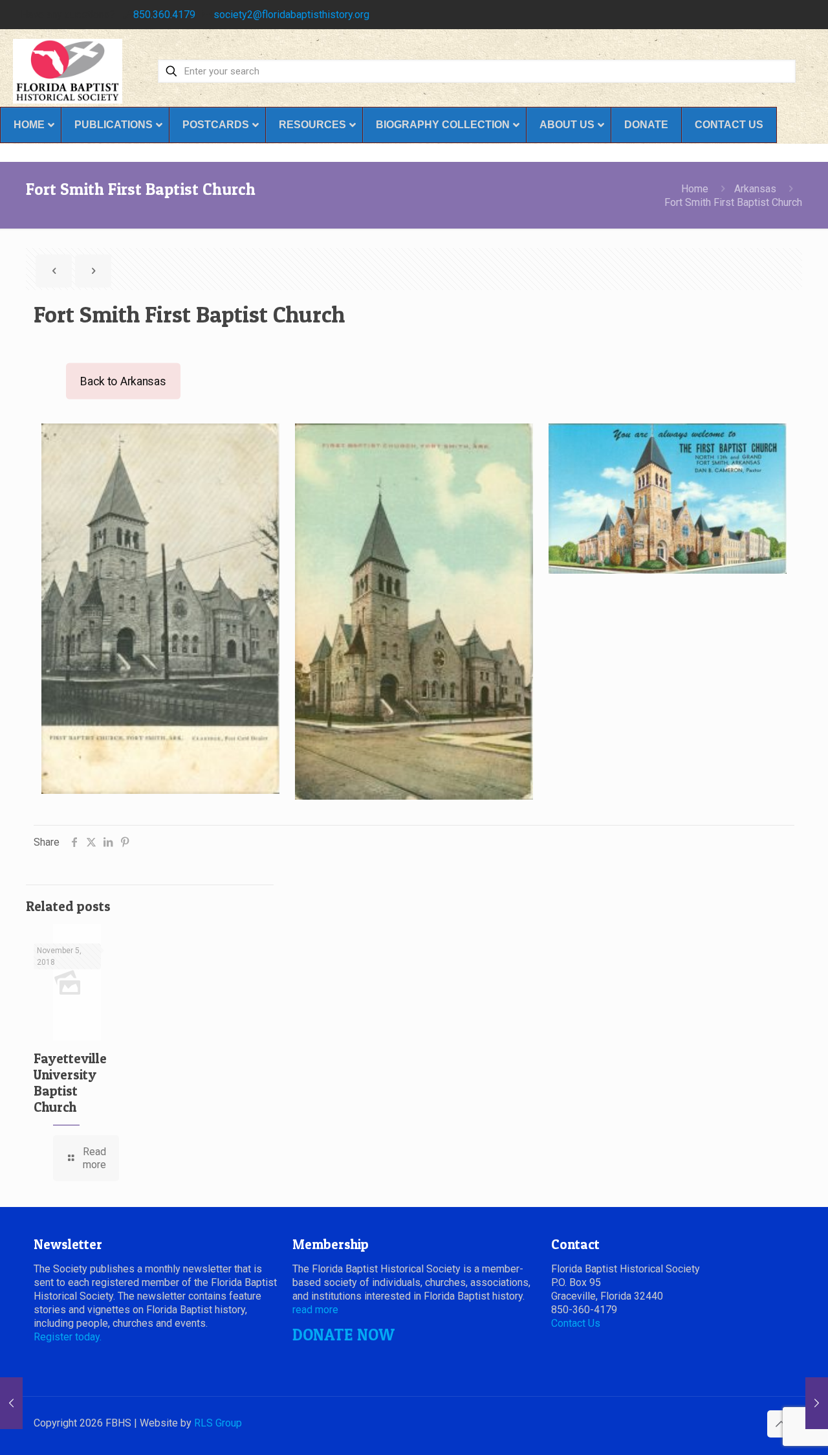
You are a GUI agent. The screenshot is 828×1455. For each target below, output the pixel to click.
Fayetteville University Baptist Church (70, 1082)
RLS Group (218, 1423)
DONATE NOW (343, 1334)
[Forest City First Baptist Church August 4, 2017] (11, 1403)
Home (694, 189)
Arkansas (755, 189)
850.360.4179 (164, 14)
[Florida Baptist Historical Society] (67, 71)
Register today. (68, 1337)
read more (315, 1309)
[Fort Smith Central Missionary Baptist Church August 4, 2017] (816, 1403)
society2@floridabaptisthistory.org (291, 14)
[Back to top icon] (780, 1424)
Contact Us (575, 1323)
